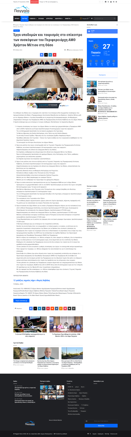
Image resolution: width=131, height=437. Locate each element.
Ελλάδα (41, 18)
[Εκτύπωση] (73, 308)
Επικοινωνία (113, 434)
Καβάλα (32, 18)
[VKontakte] (56, 308)
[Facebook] (41, 55)
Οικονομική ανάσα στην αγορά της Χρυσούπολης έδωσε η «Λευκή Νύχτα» (107, 99)
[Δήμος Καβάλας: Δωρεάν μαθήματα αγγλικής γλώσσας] (92, 119)
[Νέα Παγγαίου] (21, 9)
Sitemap (107, 434)
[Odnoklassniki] (61, 308)
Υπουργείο (83, 411)
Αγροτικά (49, 18)
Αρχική (17, 18)
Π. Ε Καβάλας (84, 405)
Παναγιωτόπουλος (72, 408)
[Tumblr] (44, 308)
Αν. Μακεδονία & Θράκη (74, 390)
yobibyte (64, 434)
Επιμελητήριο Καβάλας (73, 396)
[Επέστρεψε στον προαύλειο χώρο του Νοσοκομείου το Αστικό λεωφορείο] (52, 397)
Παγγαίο (24, 18)
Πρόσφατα (102, 75)
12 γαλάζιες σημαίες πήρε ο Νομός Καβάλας (31, 280)
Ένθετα (67, 18)
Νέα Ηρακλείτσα (72, 402)
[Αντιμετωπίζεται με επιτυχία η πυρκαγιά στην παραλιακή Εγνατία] (60, 397)
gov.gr (77, 386)
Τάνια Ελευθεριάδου (73, 411)
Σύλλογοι (82, 408)
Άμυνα (82, 386)
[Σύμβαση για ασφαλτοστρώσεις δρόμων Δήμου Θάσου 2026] (60, 392)
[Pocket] (65, 308)
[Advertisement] (83, 10)
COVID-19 (70, 386)
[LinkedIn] (50, 55)
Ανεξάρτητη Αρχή (72, 393)
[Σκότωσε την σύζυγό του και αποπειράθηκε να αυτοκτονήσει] (92, 92)
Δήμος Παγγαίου (83, 393)
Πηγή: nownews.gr (21, 300)
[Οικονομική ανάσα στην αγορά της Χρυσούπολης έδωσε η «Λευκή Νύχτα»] (92, 100)
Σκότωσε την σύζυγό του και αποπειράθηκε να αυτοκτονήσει (93, 202)
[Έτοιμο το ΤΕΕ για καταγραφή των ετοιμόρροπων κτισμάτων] (44, 397)
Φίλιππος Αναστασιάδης (74, 414)
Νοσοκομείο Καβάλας (73, 405)
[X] (46, 55)
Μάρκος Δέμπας (72, 399)
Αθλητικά (58, 18)
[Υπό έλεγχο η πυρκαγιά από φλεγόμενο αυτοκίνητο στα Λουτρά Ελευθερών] (24, 353)
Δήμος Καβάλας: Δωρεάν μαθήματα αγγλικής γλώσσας (110, 221)
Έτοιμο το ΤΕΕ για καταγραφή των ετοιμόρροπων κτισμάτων (56, 1)
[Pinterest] (54, 55)
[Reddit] (52, 308)
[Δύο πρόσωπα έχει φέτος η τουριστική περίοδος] (92, 84)
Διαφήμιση (100, 434)
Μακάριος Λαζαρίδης (84, 399)
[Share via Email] (69, 308)
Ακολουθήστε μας (99, 381)
